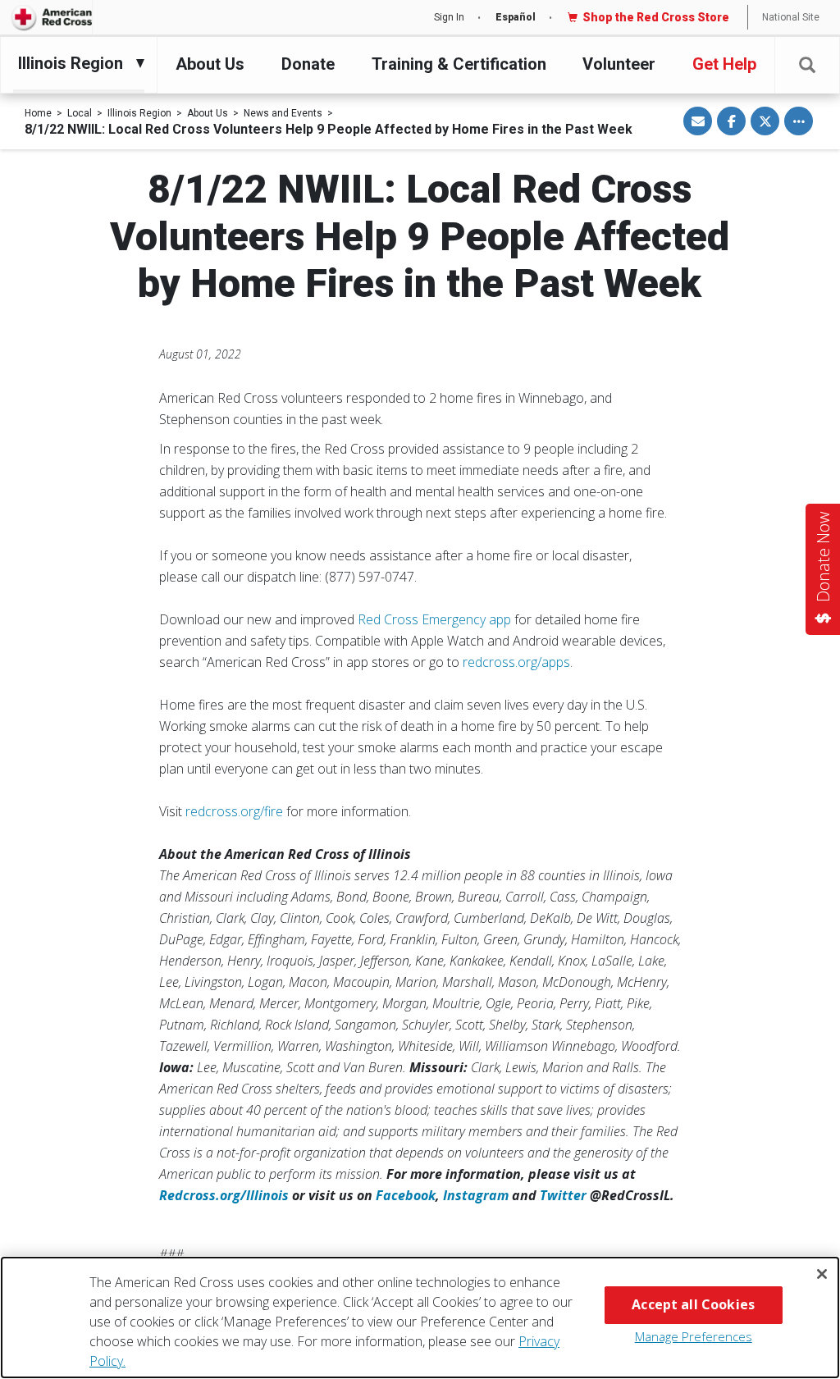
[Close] (822, 1274)
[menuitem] (74, 63)
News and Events (283, 113)
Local (79, 113)
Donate (308, 64)
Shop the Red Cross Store (655, 17)
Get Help (724, 64)
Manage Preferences (693, 1336)
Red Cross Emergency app (434, 619)
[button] (807, 65)
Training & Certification (459, 64)
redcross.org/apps (516, 662)
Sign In (449, 17)
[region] (420, 1317)
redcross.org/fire (234, 811)
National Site (790, 17)
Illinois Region (139, 113)
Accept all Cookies (693, 1304)
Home (38, 113)
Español (515, 17)
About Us (210, 64)
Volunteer (618, 64)
